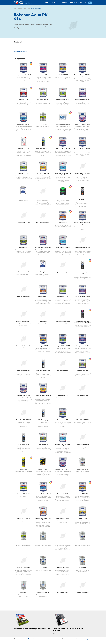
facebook (32, 639)
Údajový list (16, 48)
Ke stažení (18, 42)
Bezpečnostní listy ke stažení (20, 51)
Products (54, 2)
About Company (17, 639)
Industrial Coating (26, 8)
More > (15, 632)
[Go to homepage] (23, 2)
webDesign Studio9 (87, 639)
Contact (79, 2)
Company (64, 2)
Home (46, 2)
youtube (39, 639)
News (71, 2)
